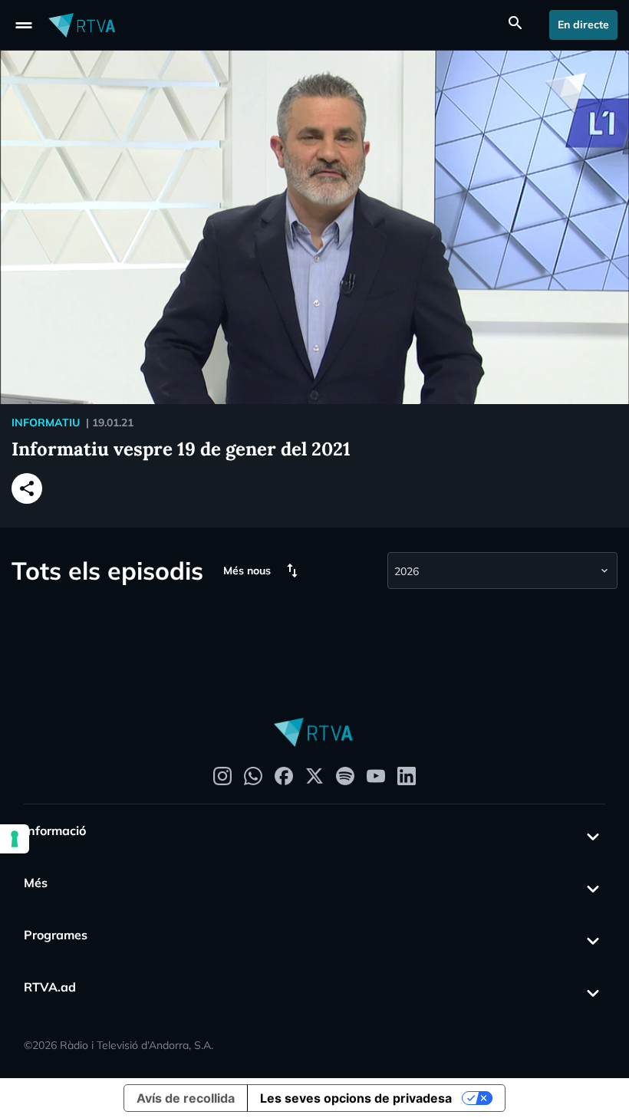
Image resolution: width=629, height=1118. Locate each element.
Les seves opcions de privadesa (356, 1098)
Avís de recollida (186, 1098)
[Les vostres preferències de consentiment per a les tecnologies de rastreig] (14, 838)
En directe (583, 24)
